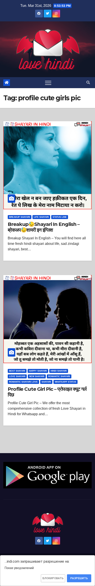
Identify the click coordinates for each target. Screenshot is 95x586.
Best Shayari (17, 371)
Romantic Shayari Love (23, 382)
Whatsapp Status (65, 382)
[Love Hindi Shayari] (47, 475)
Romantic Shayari (59, 376)
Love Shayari (17, 376)
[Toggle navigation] (48, 82)
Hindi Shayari (59, 371)
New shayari (36, 376)
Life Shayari (41, 217)
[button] (88, 82)
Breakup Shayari (19, 217)
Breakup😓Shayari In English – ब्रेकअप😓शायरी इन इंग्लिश (44, 227)
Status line (60, 217)
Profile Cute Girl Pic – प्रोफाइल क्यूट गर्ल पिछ (47, 392)
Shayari (46, 382)
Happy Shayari (38, 371)
